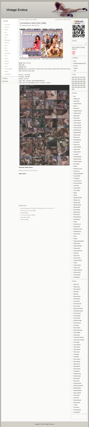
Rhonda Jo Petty (78, 229)
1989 (73, 85)
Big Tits (76, 65)
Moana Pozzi (77, 212)
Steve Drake (77, 402)
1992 (81, 85)
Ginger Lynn (77, 144)
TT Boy (75, 404)
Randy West (77, 378)
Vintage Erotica (16, 10)
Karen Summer (77, 159)
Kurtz (38, 25)
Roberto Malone (78, 390)
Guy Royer (76, 325)
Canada (6, 50)
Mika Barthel (77, 207)
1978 (84, 79)
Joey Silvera (77, 347)
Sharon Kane (77, 243)
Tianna (75, 262)
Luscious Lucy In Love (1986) (28, 210)
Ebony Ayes (77, 137)
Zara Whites (77, 277)
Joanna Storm (77, 151)
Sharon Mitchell (78, 245)
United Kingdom (8, 69)
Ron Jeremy (77, 395)
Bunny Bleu (77, 118)
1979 (73, 81)
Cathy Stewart (77, 122)
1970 (76, 77)
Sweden (6, 35)
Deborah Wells (77, 132)
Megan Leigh (77, 202)
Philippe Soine (77, 373)
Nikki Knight (77, 214)
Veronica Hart (77, 272)
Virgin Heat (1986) (25, 217)
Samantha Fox (77, 231)
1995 (76, 87)
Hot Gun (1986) (24, 219)
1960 (73, 77)
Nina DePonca (77, 216)
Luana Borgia (77, 188)
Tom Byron (76, 407)
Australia (6, 61)
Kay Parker (76, 163)
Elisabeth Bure (77, 139)
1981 (78, 81)
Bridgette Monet (78, 110)
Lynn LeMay (77, 190)
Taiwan (6, 58)
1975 (76, 79)
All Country (7, 24)
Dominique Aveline (78, 310)
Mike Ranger (77, 366)
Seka (75, 236)
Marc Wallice (77, 361)
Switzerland (7, 53)
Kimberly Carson (78, 168)
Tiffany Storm (77, 257)
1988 (84, 83)
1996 (78, 87)
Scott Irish (76, 397)
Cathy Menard (77, 120)
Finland (6, 71)
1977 (81, 79)
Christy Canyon (77, 127)
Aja (74, 96)
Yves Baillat (77, 412)
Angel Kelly (76, 101)
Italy (5, 32)
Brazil (5, 48)
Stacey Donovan (78, 250)
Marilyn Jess (77, 200)
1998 (84, 87)
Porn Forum (5, 81)
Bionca (75, 106)
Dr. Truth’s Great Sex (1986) (28, 215)
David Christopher (78, 308)
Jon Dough (76, 354)
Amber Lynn (77, 98)
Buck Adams (77, 298)
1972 (81, 77)
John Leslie (76, 351)
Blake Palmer (77, 296)
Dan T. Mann (77, 306)
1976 (78, 79)
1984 (73, 83)
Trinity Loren (77, 267)
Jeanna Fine (77, 149)
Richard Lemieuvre (78, 385)
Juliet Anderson (77, 156)
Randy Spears (77, 376)
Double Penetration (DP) (80, 63)
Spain (5, 45)
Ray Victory (77, 380)
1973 (84, 77)
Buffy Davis (77, 115)
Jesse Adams (77, 344)
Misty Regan (77, 209)
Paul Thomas (77, 368)
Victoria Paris (77, 274)
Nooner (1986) (24, 212)
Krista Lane (76, 171)
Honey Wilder (77, 332)
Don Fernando (77, 313)
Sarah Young (77, 233)
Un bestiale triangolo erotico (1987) (27, 19)
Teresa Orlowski (78, 260)
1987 (81, 83)
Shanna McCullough (79, 241)
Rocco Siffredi (77, 392)
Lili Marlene (76, 178)
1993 (84, 85)
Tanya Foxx (77, 255)
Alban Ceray (77, 286)
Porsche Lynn (77, 224)
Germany (6, 27)
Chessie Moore (77, 125)
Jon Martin (76, 356)
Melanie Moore (77, 204)
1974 (73, 79)
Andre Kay (76, 291)
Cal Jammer (77, 301)
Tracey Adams (77, 265)
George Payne (77, 322)
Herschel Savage (78, 330)
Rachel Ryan (77, 226)
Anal (75, 61)
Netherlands (7, 40)
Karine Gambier (78, 161)
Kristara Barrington (78, 173)
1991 (78, 85)
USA (5, 37)
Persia (75, 221)
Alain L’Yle (76, 284)
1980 (76, 81)
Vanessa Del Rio (78, 270)
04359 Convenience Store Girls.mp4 (28, 170)
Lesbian (76, 68)
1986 (78, 83)
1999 (73, 89)
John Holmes (77, 349)
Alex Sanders (77, 289)
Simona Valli (77, 248)
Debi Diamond (77, 130)
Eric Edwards (77, 315)
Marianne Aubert (78, 197)
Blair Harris (76, 108)
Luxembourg (7, 74)
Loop (75, 70)
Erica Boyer (77, 142)
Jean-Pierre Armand (79, 337)
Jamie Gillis (77, 335)
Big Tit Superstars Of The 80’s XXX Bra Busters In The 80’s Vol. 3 (37, 208)
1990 (76, 85)
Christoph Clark (77, 303)
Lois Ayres (76, 185)
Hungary (6, 63)
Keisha (75, 166)
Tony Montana (77, 409)
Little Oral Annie (78, 183)
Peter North (76, 371)
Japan (5, 66)
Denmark (6, 42)
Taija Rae (76, 253)
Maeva (75, 192)
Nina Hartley (77, 219)
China (5, 55)
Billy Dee (76, 294)
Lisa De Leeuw (77, 180)
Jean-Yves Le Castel (79, 339)
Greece (6, 29)
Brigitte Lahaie (77, 113)
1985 (76, 83)
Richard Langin (77, 383)
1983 (84, 81)
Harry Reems (77, 327)
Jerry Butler (77, 342)
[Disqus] (44, 244)
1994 (73, 87)
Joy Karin (76, 154)
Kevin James (77, 359)
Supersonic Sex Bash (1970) (63, 19)
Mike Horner (77, 364)
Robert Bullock (77, 388)
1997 (81, 87)
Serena (75, 238)
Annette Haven (77, 103)
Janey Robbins (77, 146)
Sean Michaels (77, 400)
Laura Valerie (77, 175)
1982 (81, 81)
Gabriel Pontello (78, 320)
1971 (78, 77)
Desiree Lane (77, 134)
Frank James (77, 318)
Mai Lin (75, 195)
